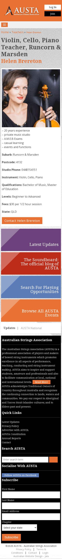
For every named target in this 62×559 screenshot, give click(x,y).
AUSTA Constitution (14, 434)
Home (5, 32)
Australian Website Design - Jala (31, 556)
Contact (6, 442)
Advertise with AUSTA (15, 430)
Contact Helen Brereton (22, 221)
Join (52, 13)
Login (45, 552)
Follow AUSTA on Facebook (20, 475)
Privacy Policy (10, 426)
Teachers (18, 32)
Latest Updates (10, 422)
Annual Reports (11, 438)
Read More (41, 382)
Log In (52, 7)
